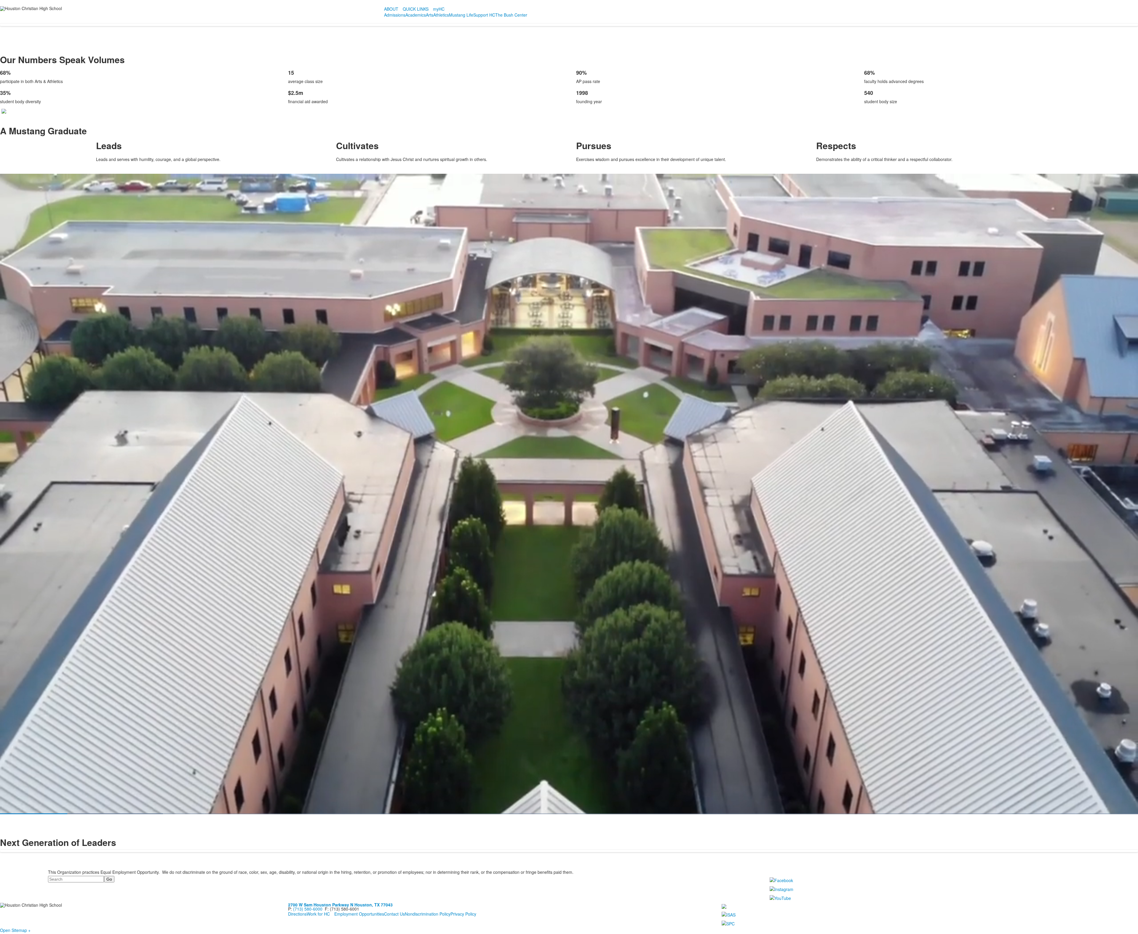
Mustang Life (461, 15)
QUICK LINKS (416, 9)
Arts (429, 15)
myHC (439, 9)
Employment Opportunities (359, 914)
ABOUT (391, 9)
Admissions (394, 15)
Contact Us (394, 914)
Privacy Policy (463, 914)
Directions (297, 914)
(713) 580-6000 (307, 909)
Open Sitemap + (15, 930)
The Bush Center (511, 15)
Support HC (484, 15)
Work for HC (318, 914)
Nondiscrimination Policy (427, 914)
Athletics (441, 15)
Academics (415, 15)
